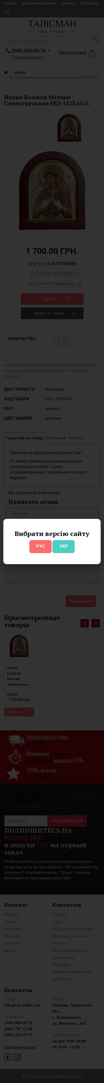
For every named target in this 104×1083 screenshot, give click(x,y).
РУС (40, 546)
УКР (63, 546)
